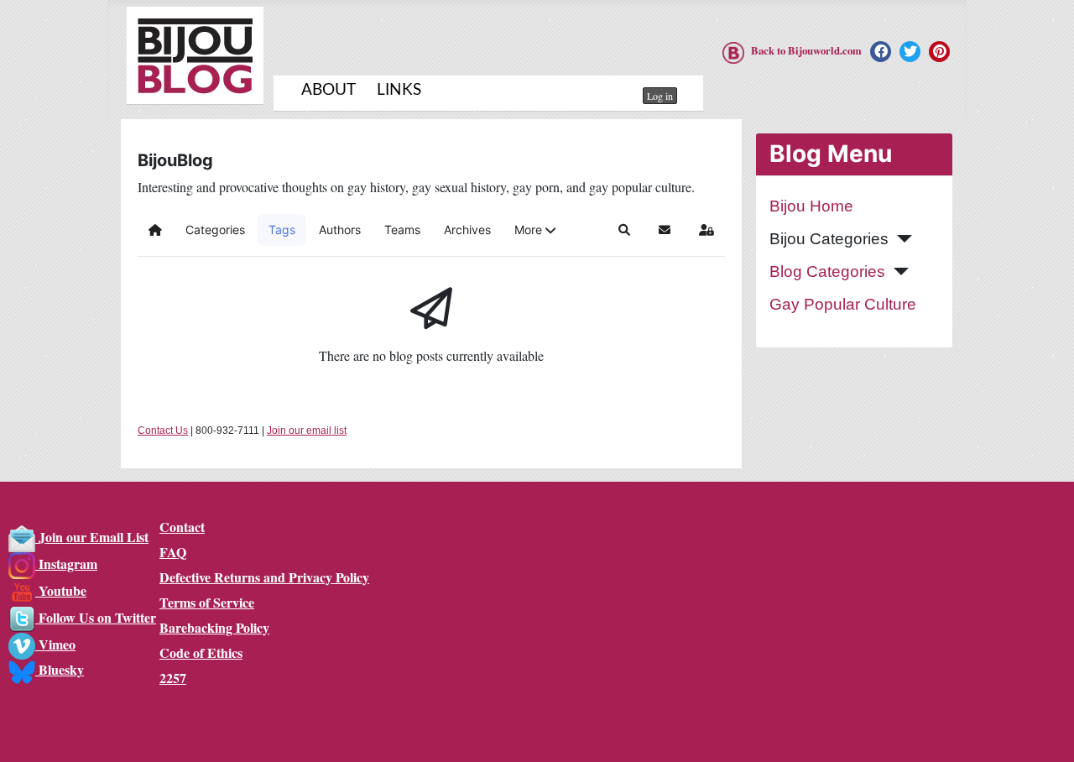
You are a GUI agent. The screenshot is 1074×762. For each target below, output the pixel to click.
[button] (534, 230)
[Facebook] (880, 51)
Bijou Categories (829, 239)
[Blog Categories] (897, 271)
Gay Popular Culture (842, 304)
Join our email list (307, 430)
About (328, 90)
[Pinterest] (939, 51)
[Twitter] (909, 51)
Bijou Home (811, 206)
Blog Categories (827, 271)
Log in (660, 95)
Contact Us (163, 430)
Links (399, 90)
